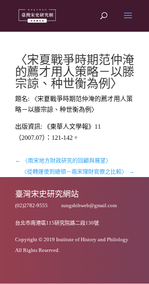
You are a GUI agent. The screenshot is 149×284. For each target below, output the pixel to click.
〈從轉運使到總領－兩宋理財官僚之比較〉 (77, 172)
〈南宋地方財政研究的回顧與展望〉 (63, 161)
